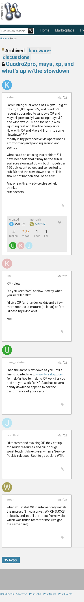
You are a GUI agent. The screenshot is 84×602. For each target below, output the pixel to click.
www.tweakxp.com (49, 374)
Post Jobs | (36, 594)
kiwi (9, 276)
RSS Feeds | (8, 594)
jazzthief (13, 435)
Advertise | (22, 594)
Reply (13, 560)
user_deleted (16, 362)
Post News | (50, 594)
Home (44, 30)
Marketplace (64, 30)
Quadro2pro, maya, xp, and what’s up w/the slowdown (38, 67)
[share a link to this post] (63, 205)
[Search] (30, 31)
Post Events (65, 594)
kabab (11, 97)
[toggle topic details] (59, 222)
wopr (10, 499)
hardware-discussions (27, 54)
